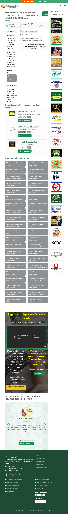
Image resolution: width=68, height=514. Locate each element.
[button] (8, 425)
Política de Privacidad (42, 485)
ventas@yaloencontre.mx (15, 468)
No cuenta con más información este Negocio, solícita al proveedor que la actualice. (34, 47)
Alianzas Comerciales (42, 479)
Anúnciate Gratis (28, 2)
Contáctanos (39, 373)
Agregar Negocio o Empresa (15, 387)
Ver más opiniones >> (26, 444)
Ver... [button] (29, 117)
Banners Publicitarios (12, 485)
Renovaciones (10, 491)
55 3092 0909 (11, 466)
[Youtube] (11, 475)
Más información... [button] (25, 121)
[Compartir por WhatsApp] (20, 27)
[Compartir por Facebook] (29, 24)
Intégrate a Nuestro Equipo (44, 482)
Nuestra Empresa (41, 458)
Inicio (37, 455)
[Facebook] (6, 475)
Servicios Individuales (12, 482)
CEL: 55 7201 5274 (11, 71)
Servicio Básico (40, 464)
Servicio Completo (41, 467)
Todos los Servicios (12, 488)
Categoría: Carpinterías (41, 25)
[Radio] (19, 475)
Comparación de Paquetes (14, 479)
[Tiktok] (15, 475)
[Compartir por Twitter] (32, 24)
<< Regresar (46, 14)
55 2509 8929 (14, 470)
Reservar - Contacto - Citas (12, 78)
